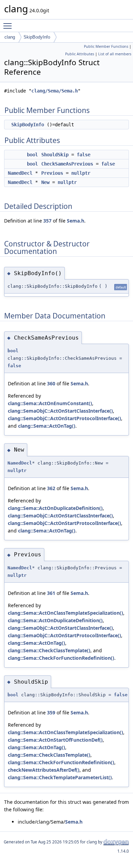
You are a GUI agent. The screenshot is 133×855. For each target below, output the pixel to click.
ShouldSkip (55, 154)
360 (51, 383)
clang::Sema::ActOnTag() (46, 426)
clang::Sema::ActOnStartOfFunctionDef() (55, 740)
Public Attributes (79, 54)
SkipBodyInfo (37, 37)
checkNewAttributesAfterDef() (43, 770)
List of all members (114, 54)
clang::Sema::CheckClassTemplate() (49, 650)
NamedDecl (20, 173)
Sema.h (75, 220)
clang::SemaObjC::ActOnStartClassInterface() (60, 411)
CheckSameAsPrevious (67, 164)
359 (51, 712)
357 (47, 220)
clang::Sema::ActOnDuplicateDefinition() (55, 508)
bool (32, 154)
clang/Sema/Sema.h (54, 91)
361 (51, 593)
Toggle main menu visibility (9, 25)
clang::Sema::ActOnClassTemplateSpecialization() (65, 613)
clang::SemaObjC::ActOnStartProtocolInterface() (64, 418)
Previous (52, 173)
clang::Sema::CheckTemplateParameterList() (60, 777)
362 (51, 488)
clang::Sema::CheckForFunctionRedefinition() (61, 658)
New (45, 182)
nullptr (80, 173)
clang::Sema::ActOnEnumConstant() (50, 403)
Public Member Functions (106, 46)
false (83, 154)
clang (9, 37)
